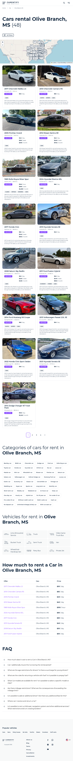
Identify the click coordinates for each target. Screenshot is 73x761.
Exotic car (7, 481)
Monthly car (53, 486)
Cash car (53, 500)
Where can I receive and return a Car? (22, 701)
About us (29, 739)
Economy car (18, 481)
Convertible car (42, 481)
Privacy (28, 749)
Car (10, 8)
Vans (8, 732)
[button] (36, 51)
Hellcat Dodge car (34, 477)
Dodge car (40, 463)
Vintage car (54, 481)
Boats (38, 732)
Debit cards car (42, 500)
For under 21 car (54, 495)
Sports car (29, 486)
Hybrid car (29, 495)
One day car (8, 495)
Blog (27, 743)
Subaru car (7, 477)
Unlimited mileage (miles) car (26, 504)
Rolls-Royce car (62, 463)
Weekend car (32, 491)
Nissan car (39, 472)
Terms (28, 746)
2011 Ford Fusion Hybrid (13, 634)
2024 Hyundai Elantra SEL (13, 613)
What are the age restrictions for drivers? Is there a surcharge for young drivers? (38, 670)
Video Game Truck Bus (60, 534)
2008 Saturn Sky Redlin (13, 628)
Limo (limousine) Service (17, 534)
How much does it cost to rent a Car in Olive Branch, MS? (29, 660)
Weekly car (20, 491)
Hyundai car (29, 468)
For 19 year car (41, 495)
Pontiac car (50, 472)
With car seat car (45, 504)
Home (4, 8)
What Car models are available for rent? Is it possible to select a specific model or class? (38, 682)
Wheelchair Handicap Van (16, 551)
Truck (35, 534)
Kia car (49, 468)
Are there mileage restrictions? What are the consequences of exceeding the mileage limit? (37, 689)
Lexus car (58, 468)
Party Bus (37, 551)
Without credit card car (25, 500)
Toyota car (7, 468)
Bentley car (7, 463)
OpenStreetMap (62, 62)
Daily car (55, 491)
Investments (30, 756)
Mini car (16, 472)
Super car (19, 486)
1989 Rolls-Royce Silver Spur (14, 607)
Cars (3, 732)
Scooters (45, 732)
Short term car (8, 491)
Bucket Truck (16, 542)
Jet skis (25, 732)
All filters (10, 35)
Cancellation (30, 753)
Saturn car (61, 472)
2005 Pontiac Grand (11, 597)
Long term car (40, 486)
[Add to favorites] (34, 67)
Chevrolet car (29, 463)
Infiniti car (39, 468)
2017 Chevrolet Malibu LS (13, 586)
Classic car (29, 481)
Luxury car (62, 477)
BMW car (18, 463)
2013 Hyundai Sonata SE (13, 623)
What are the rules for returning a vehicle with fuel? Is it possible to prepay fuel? (38, 675)
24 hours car (44, 491)
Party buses (16, 732)
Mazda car (7, 472)
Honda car (17, 468)
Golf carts (53, 732)
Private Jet (60, 551)
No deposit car (8, 504)
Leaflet (54, 62)
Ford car (50, 463)
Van (57, 542)
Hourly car (18, 495)
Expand (36, 60)
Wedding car (8, 486)
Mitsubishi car (27, 472)
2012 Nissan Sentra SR (12, 602)
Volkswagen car (20, 477)
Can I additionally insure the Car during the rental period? (29, 665)
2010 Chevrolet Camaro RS (14, 592)
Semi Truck (37, 542)
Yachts (32, 732)
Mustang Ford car (49, 477)
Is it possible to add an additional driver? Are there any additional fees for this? (37, 696)
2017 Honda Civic (10, 618)
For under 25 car (9, 500)
